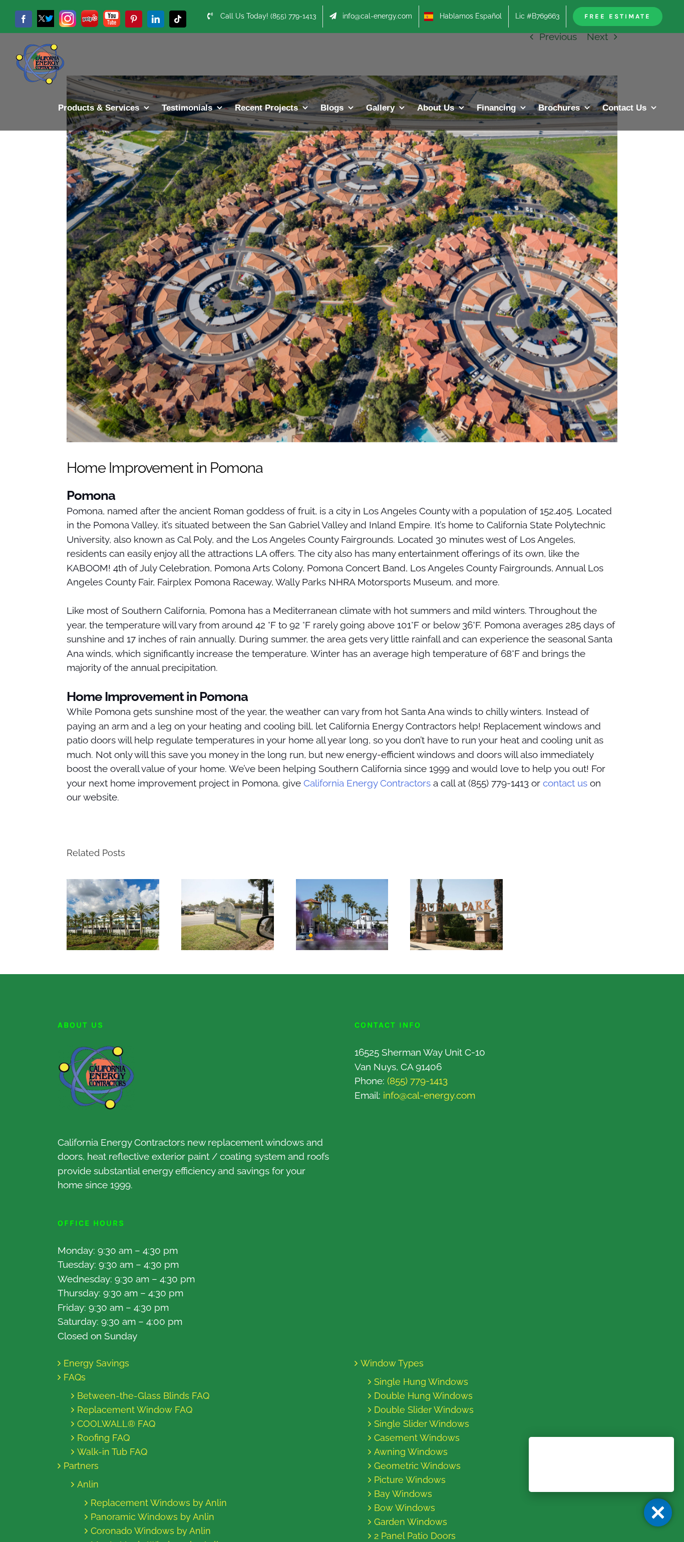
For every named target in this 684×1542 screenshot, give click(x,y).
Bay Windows (403, 1493)
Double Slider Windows (424, 1409)
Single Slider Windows (421, 1423)
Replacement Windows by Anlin (159, 1502)
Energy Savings (96, 1363)
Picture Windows (410, 1479)
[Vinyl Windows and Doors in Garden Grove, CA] (113, 914)
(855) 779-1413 (417, 1080)
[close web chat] (658, 1512)
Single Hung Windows (421, 1381)
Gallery (122, 915)
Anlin (88, 1484)
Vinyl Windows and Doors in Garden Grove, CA (103, 915)
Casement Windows (417, 1437)
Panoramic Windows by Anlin (152, 1516)
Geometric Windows (417, 1465)
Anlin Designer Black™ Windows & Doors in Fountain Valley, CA (218, 915)
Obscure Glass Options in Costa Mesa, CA (332, 915)
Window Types (392, 1363)
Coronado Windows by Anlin (151, 1530)
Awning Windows (411, 1451)
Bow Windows (404, 1507)
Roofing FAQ (103, 1437)
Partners (81, 1465)
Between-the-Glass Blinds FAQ (143, 1395)
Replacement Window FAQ (134, 1409)
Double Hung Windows (423, 1395)
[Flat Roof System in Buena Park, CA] (456, 914)
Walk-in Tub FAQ (112, 1451)
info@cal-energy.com (429, 1095)
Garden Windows (410, 1521)
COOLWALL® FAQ (116, 1423)
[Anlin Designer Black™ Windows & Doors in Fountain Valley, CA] (227, 914)
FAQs (75, 1377)
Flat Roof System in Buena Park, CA (447, 915)
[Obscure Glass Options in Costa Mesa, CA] (342, 914)
